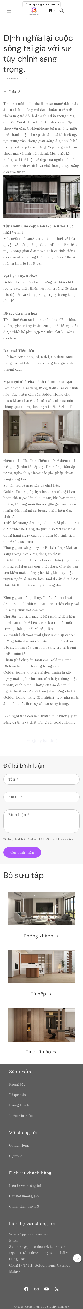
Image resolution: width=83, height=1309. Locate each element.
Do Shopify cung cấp (56, 1306)
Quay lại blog (44, 740)
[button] (9, 11)
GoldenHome (33, 1306)
